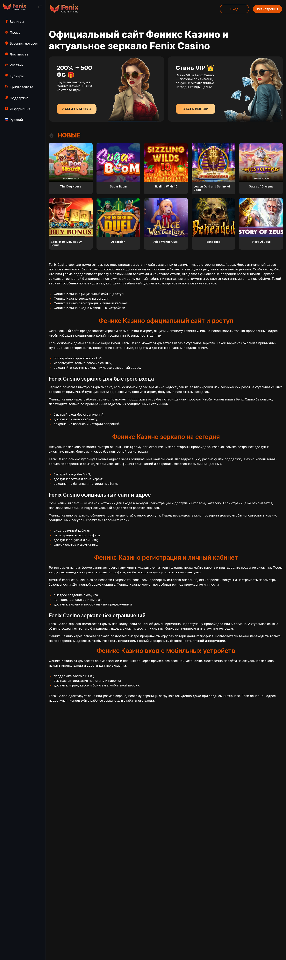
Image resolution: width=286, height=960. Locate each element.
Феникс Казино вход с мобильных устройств (89, 308)
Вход (234, 9)
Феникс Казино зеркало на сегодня (81, 298)
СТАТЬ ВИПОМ (195, 109)
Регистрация (267, 9)
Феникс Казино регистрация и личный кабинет (91, 303)
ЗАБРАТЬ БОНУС (76, 109)
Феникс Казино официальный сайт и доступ (89, 294)
